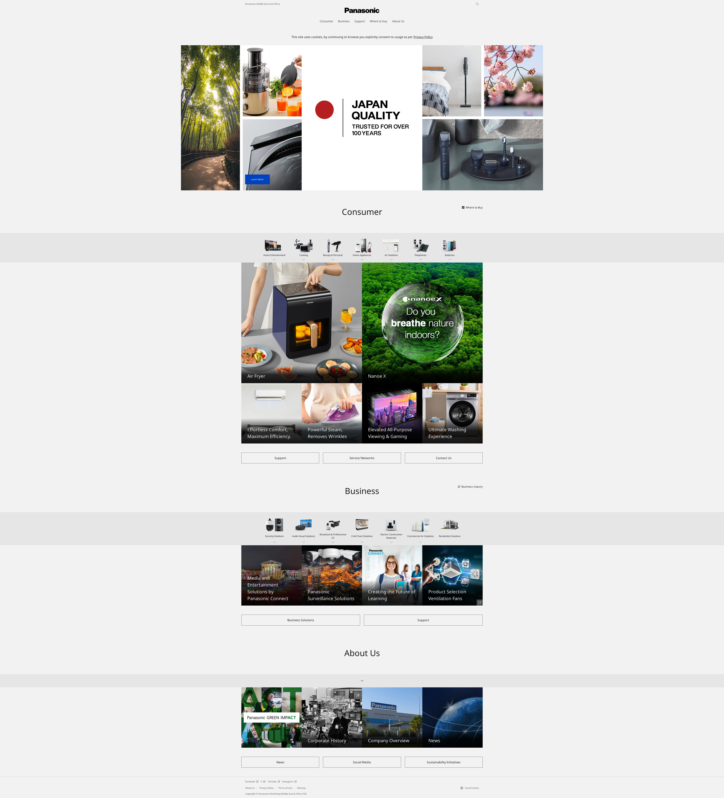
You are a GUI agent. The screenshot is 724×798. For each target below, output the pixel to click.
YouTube (272, 781)
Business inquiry (472, 486)
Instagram (287, 781)
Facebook (250, 781)
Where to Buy (474, 207)
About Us (250, 788)
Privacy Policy (423, 37)
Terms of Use (285, 788)
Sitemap (301, 788)
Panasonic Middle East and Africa (262, 3)
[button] (274, 248)
